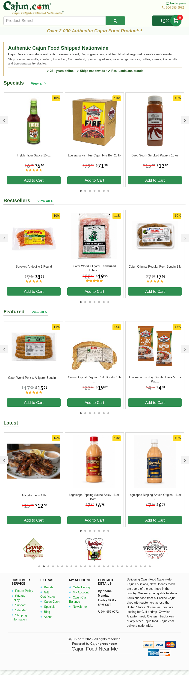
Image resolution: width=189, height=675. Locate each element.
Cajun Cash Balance (78, 599)
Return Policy (23, 591)
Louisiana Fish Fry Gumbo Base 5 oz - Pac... (155, 379)
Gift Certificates (48, 594)
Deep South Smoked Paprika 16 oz (154, 155)
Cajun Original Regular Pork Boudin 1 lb (155, 266)
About (47, 617)
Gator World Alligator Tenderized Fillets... (94, 268)
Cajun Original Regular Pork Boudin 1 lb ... (94, 379)
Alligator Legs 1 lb (34, 495)
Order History (81, 587)
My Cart (175, 20)
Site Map (20, 610)
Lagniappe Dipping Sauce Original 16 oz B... (155, 497)
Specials (49, 606)
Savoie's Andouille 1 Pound (34, 266)
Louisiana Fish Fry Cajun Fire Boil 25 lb (94, 155)
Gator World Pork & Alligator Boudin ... (33, 377)
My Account (80, 592)
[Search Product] (115, 20)
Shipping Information (19, 617)
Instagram (177, 3)
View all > (38, 83)
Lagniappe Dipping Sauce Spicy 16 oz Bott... (94, 497)
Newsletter (79, 606)
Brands (48, 587)
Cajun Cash (51, 601)
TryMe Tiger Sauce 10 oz (34, 155)
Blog (46, 612)
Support (20, 605)
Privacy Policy (18, 598)
